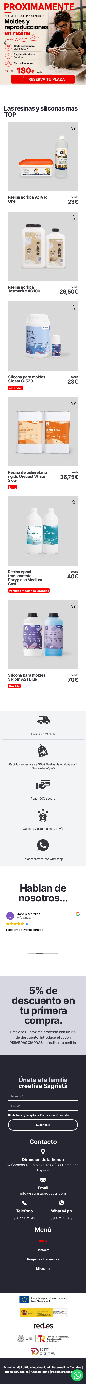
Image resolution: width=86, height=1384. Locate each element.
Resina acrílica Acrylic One (27, 199)
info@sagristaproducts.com (43, 1193)
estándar (15, 388)
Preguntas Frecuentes (43, 1259)
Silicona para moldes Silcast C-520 (26, 379)
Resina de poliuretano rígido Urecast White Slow (27, 476)
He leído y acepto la (41, 1115)
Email (43, 1188)
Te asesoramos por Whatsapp (43, 859)
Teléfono (24, 1211)
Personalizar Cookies (66, 1367)
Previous (5, 42)
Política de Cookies (16, 1371)
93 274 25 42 (24, 1218)
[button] (73, 126)
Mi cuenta (43, 1268)
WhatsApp (61, 1211)
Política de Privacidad (55, 1115)
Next (81, 42)
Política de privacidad (35, 1367)
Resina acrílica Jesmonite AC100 (24, 289)
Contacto (43, 1250)
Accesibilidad (40, 1371)
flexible (14, 686)
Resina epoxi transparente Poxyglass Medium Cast (25, 577)
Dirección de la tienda (43, 1159)
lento (12, 487)
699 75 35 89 (61, 1218)
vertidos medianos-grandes (29, 591)
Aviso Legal (11, 1367)
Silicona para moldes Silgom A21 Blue (26, 677)
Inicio (43, 1241)
